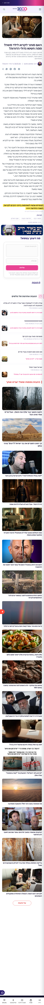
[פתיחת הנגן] (2, 992)
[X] (11, 69)
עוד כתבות (22, 903)
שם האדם (15, 218)
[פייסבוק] (14, 69)
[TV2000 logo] (22, 9)
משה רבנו (37, 218)
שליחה (22, 268)
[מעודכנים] (2, 799)
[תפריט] (40, 9)
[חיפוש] (4, 9)
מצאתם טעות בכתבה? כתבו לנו (34, 211)
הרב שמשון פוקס (30, 64)
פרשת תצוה (26, 218)
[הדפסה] (19, 69)
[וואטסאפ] (6, 69)
